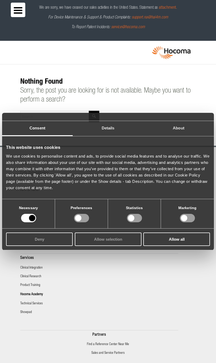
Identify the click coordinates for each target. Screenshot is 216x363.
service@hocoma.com (128, 27)
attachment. (168, 8)
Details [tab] (108, 128)
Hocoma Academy (31, 294)
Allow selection (108, 239)
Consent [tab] (37, 128)
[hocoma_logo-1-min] (171, 52)
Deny (39, 239)
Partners (99, 335)
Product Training (30, 285)
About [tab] (178, 128)
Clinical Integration (31, 268)
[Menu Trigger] (18, 10)
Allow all (177, 239)
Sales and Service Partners (108, 353)
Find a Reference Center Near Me (108, 344)
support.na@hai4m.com (150, 18)
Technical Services (31, 303)
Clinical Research (30, 276)
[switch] (81, 218)
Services (27, 258)
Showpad (26, 312)
